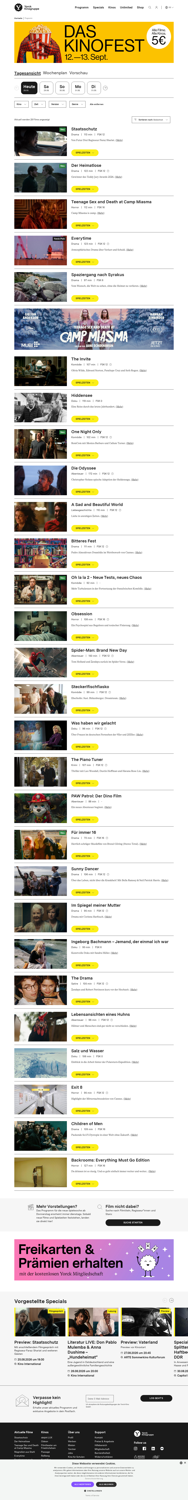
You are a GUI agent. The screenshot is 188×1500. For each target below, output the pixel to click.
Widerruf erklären (104, 1457)
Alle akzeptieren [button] (82, 1484)
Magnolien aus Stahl (24, 1452)
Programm (82, 7)
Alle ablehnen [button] (106, 1484)
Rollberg (45, 1456)
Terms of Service (92, 1495)
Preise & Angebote (104, 1442)
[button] (94, 1490)
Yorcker (72, 1449)
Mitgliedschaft (102, 1449)
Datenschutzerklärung (94, 1478)
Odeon (44, 1442)
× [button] (185, 1463)
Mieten (71, 1445)
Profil (70, 1438)
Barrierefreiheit (102, 1453)
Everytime (19, 1456)
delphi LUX (46, 1438)
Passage (45, 1452)
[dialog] (94, 1479)
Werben (72, 1442)
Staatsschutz (21, 1438)
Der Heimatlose (22, 1442)
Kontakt (99, 1438)
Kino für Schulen (76, 1457)
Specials (98, 7)
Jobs (70, 1453)
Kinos (112, 7)
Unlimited (126, 7)
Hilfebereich (101, 1445)
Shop (140, 7)
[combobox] (181, 1463)
